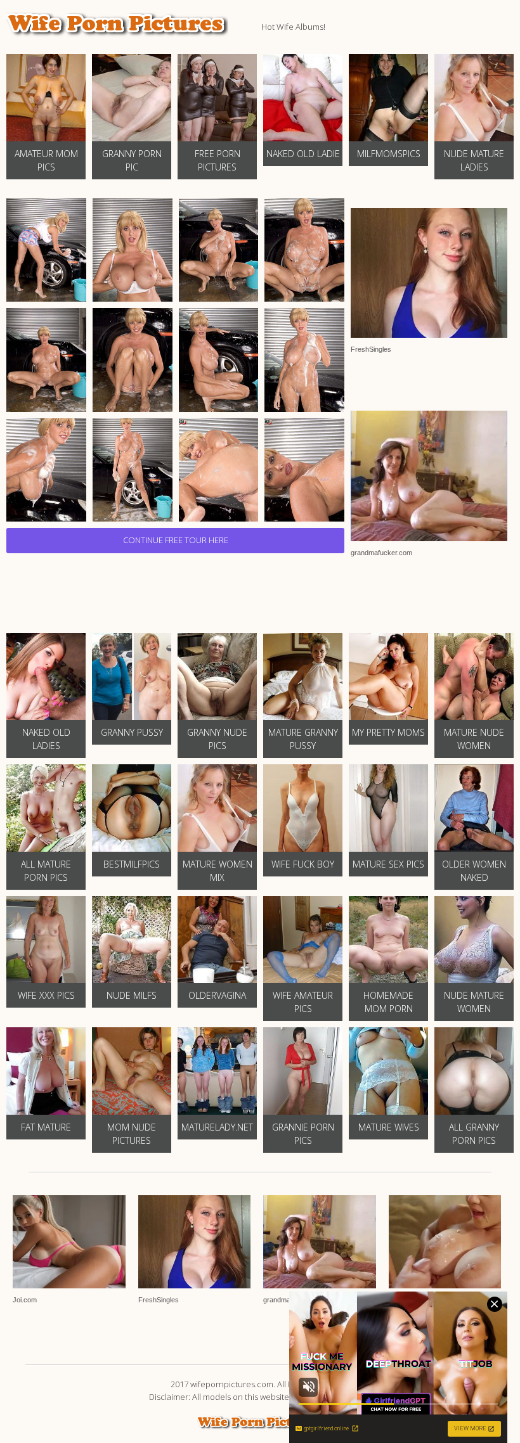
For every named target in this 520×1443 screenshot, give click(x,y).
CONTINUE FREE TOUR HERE (175, 540)
